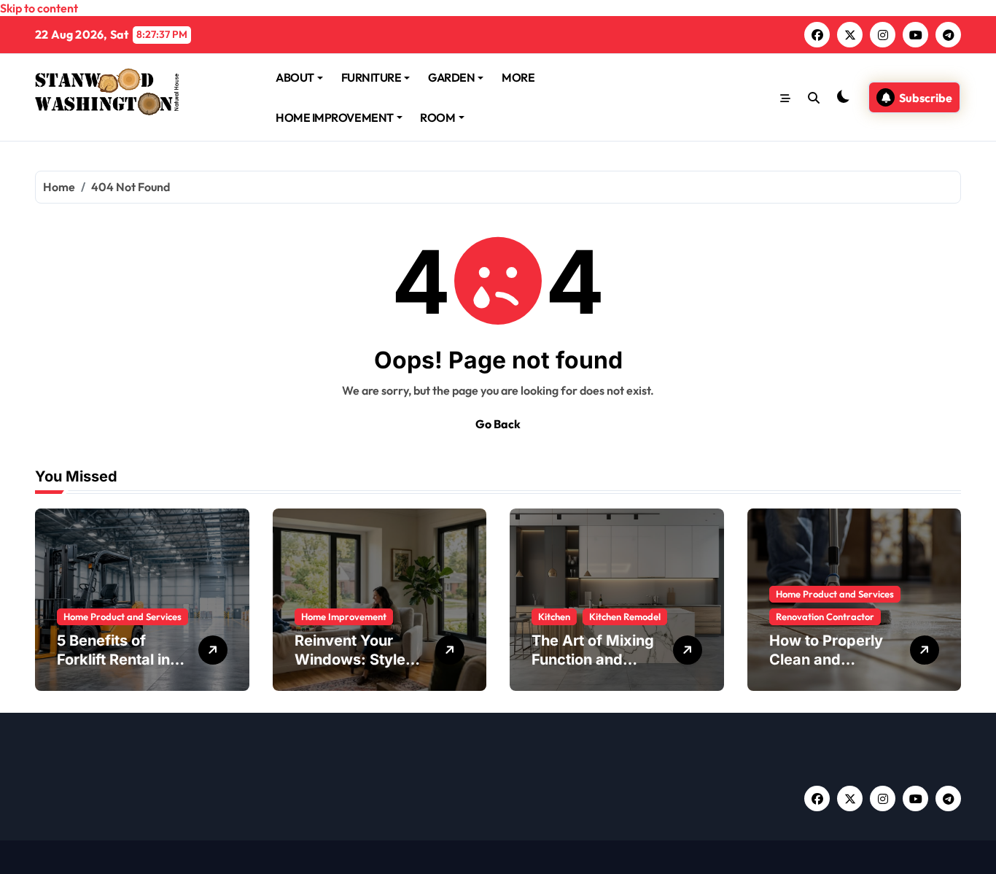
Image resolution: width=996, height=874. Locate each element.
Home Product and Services (122, 616)
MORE (518, 77)
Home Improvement (343, 616)
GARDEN (451, 77)
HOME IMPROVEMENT (334, 117)
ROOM (437, 117)
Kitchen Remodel (625, 616)
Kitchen (554, 616)
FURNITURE (371, 77)
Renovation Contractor (825, 616)
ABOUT (295, 77)
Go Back (498, 424)
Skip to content (39, 8)
